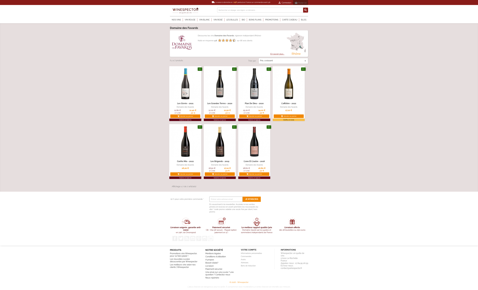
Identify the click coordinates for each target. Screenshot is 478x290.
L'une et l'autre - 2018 (254, 161)
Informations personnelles (251, 253)
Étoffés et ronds (288, 120)
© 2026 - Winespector (239, 282)
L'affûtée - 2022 (288, 103)
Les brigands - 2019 (219, 161)
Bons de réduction (248, 266)
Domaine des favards (185, 107)
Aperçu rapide (185, 96)
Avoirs (243, 259)
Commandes (246, 256)
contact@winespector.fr (291, 268)
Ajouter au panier (185, 116)
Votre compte (248, 250)
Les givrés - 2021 (185, 103)
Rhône (296, 54)
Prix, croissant (283, 60)
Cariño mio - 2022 (185, 161)
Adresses (244, 263)
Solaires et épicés (185, 120)
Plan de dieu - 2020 (254, 103)
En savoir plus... (277, 54)
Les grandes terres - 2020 (219, 103)
